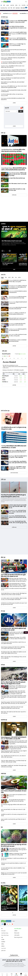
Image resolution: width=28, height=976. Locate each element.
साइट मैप (16, 961)
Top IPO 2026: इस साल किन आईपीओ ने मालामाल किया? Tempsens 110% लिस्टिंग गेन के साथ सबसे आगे (18, 34)
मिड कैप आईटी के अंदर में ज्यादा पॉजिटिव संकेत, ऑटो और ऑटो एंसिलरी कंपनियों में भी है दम (12, 82)
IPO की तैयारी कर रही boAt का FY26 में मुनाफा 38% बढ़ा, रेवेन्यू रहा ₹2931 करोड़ (13, 428)
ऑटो (14, 8)
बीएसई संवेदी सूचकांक (6, 353)
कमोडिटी (15, 930)
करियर (13, 961)
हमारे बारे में (4, 960)
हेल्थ (2, 827)
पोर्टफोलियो (3, 941)
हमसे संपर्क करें (9, 960)
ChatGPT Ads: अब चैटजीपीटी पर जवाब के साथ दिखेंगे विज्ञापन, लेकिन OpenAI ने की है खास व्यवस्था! (17, 468)
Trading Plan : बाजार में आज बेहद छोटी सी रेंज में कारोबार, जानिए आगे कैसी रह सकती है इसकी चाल (13, 91)
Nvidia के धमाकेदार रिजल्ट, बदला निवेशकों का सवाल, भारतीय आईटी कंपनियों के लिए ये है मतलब (18, 462)
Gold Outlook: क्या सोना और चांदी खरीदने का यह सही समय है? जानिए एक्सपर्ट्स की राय (13, 99)
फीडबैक (13, 960)
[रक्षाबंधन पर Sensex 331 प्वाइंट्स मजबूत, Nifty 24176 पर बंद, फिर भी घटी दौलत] (4, 45)
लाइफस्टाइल (18, 8)
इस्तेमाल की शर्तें (8, 961)
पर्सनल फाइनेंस (16, 935)
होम (1, 5)
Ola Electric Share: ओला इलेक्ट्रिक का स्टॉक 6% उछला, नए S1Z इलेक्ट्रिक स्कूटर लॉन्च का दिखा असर (12, 66)
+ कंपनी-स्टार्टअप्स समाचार (14, 472)
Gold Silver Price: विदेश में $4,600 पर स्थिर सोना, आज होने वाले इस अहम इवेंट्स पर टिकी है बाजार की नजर (17, 313)
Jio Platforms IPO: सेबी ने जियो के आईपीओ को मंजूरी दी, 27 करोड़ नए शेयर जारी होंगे (18, 21)
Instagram (7, 924)
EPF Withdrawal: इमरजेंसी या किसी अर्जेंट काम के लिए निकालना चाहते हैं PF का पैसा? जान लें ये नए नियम (17, 324)
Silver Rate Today (5, 935)
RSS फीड (20, 961)
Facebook (2, 924)
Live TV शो (3, 948)
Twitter (5, 924)
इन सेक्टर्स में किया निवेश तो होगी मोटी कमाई (17, 178)
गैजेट (11, 8)
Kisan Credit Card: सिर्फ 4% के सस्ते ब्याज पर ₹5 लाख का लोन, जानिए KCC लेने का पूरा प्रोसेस (18, 335)
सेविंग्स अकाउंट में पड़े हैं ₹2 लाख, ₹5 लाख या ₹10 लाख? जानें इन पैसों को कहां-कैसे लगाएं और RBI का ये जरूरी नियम (17, 319)
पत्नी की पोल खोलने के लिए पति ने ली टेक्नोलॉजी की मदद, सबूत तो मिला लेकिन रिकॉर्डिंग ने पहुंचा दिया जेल (17, 506)
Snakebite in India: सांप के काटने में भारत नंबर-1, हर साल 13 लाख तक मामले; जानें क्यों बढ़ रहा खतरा (17, 512)
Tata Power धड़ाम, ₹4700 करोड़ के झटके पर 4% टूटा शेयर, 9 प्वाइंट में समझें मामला (18, 456)
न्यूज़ (2, 937)
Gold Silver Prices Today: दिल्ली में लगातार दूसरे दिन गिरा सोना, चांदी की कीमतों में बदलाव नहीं (17, 330)
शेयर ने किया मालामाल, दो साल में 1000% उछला (18, 183)
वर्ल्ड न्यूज (3, 664)
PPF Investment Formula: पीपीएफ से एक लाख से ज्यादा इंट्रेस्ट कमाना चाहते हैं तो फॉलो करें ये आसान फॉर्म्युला (17, 297)
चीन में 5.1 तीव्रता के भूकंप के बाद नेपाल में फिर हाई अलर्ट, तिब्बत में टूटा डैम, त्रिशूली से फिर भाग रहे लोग (13, 50)
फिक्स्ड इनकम (16, 933)
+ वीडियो (14, 269)
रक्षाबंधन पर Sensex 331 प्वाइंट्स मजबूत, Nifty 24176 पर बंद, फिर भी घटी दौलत (17, 44)
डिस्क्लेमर (17, 960)
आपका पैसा (12, 5)
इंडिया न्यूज (3, 557)
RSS (10, 924)
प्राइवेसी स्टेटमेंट (22, 960)
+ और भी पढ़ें (14, 345)
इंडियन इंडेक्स (23, 8)
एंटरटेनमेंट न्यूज (4, 719)
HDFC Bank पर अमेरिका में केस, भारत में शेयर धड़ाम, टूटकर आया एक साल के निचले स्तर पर (18, 451)
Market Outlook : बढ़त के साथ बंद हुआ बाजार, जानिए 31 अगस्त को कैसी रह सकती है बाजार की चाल (18, 39)
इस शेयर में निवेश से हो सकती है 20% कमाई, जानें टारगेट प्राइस (17, 189)
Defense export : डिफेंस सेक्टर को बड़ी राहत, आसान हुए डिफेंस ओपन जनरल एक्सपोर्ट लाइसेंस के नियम (13, 58)
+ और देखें (14, 126)
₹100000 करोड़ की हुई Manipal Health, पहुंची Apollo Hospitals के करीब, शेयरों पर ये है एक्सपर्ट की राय (13, 74)
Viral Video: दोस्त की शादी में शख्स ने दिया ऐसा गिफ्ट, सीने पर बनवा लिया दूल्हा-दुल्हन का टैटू (18, 522)
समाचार (7, 5)
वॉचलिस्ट (2, 946)
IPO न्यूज (3, 611)
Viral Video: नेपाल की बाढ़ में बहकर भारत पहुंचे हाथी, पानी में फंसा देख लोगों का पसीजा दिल (17, 516)
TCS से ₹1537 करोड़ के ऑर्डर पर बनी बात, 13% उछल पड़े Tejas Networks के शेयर (12, 95)
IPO (19, 5)
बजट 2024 (3, 930)
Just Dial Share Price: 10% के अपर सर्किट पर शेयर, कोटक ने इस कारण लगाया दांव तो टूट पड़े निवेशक (13, 150)
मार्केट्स (2, 944)
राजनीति (2, 939)
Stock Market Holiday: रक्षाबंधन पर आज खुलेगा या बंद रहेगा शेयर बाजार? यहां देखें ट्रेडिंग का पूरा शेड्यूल (17, 174)
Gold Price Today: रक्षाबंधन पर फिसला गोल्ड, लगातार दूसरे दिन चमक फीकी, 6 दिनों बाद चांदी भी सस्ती (18, 308)
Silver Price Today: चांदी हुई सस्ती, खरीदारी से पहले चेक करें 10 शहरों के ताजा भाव (18, 302)
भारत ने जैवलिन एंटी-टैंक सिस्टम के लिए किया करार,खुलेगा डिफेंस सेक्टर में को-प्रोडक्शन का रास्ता (17, 27)
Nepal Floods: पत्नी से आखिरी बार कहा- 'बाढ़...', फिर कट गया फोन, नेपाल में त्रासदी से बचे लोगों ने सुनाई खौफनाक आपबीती (14, 87)
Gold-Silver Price (4, 8)
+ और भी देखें (14, 385)
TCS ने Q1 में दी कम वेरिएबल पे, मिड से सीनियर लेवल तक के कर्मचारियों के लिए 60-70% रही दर (13, 446)
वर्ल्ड (9, 8)
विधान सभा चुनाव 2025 (18, 937)
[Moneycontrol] (7, 1)
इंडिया (16, 5)
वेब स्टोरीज (23, 5)
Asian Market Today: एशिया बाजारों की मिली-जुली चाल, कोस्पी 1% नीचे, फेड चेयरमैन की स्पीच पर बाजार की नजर (14, 169)
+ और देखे (14, 102)
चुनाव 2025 (3, 950)
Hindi (13, 921)
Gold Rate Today (4, 933)
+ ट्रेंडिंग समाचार (14, 527)
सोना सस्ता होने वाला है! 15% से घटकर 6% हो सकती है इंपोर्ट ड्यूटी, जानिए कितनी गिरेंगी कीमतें (17, 340)
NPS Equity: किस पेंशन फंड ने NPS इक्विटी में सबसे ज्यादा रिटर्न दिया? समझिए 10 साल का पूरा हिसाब (13, 78)
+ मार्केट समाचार (14, 194)
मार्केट (4, 5)
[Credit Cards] (25, 632)
